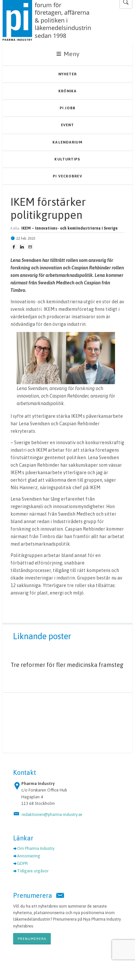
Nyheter (67, 74)
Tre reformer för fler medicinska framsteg (67, 664)
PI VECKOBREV (67, 176)
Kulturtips (67, 159)
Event (67, 125)
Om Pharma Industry (35, 848)
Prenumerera (32, 939)
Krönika (67, 91)
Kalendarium (67, 142)
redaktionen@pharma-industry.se (52, 814)
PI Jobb (67, 108)
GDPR (22, 863)
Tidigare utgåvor (32, 870)
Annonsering (28, 855)
